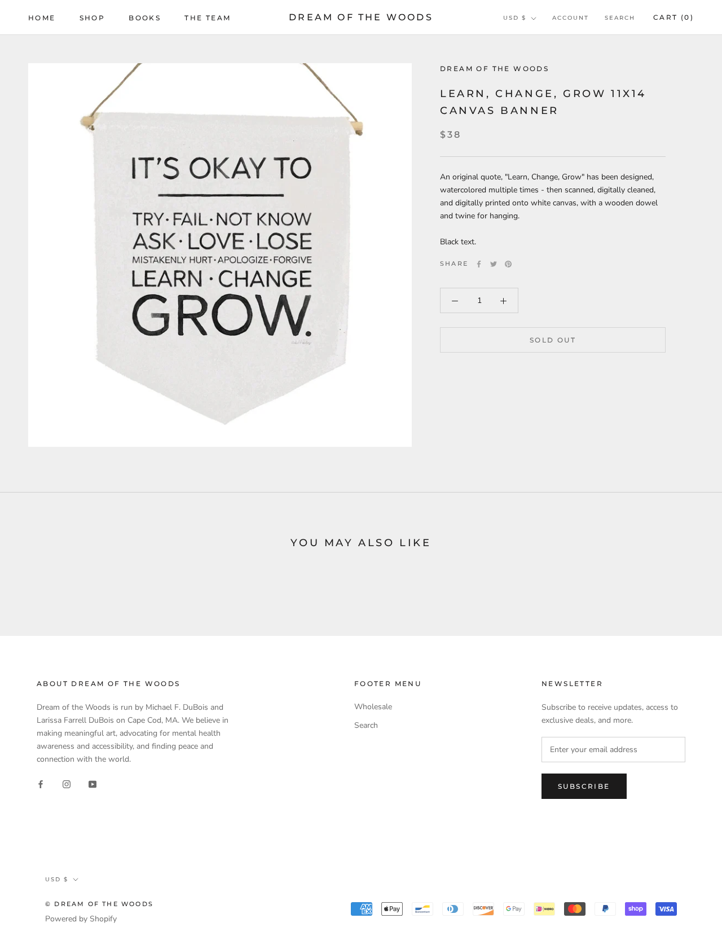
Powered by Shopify (81, 918)
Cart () (673, 17)
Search (620, 17)
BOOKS (145, 18)
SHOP (92, 18)
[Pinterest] (508, 264)
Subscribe (584, 786)
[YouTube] (92, 783)
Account (570, 17)
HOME (42, 18)
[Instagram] (67, 783)
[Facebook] (479, 264)
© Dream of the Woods (99, 904)
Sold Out (553, 340)
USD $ (514, 17)
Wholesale (373, 706)
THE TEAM (207, 18)
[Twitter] (493, 264)
